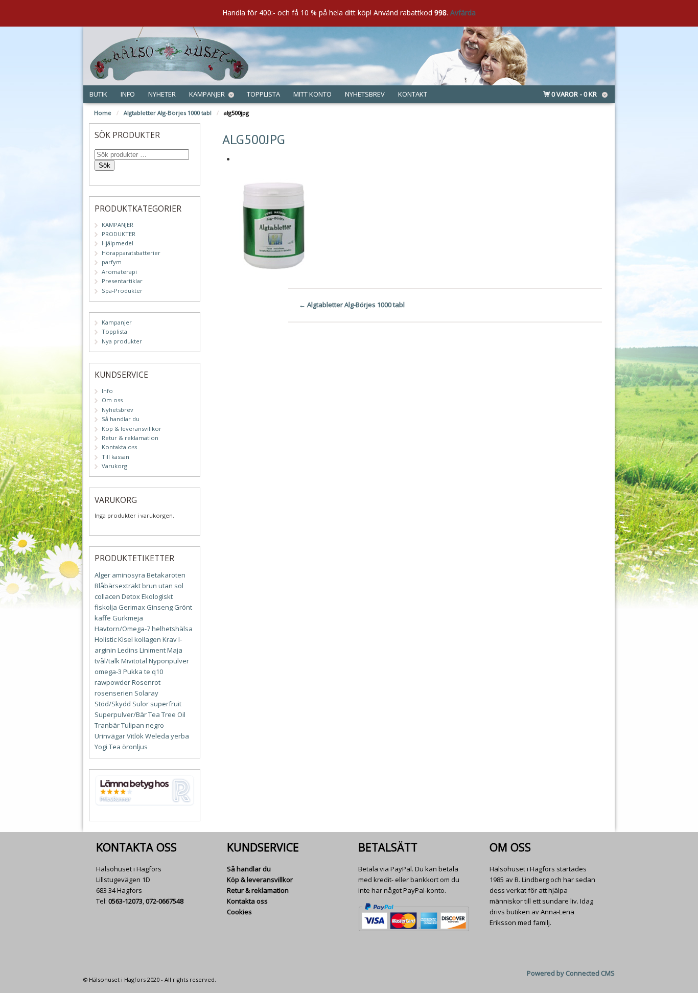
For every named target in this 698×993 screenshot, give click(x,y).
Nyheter (162, 94)
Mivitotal (134, 660)
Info (128, 94)
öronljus (135, 746)
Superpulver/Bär (121, 714)
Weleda (157, 736)
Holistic (106, 639)
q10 (157, 671)
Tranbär (107, 725)
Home (102, 113)
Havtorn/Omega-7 (122, 628)
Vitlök (135, 736)
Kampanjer (207, 94)
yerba (180, 736)
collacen (107, 596)
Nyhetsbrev (365, 94)
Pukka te (136, 671)
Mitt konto (312, 94)
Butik (98, 94)
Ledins (128, 650)
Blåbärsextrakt (118, 585)
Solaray (146, 693)
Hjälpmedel (117, 243)
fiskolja (106, 607)
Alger (102, 575)
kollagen (147, 639)
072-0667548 (164, 901)
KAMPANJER (117, 224)
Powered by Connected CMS (571, 973)
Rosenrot (146, 682)
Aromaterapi (119, 271)
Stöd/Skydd (113, 703)
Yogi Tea (108, 746)
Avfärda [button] (463, 12)
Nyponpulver (169, 660)
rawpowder (112, 682)
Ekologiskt (157, 596)
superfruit (165, 703)
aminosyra (128, 575)
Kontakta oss (119, 447)
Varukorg (114, 466)
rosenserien (114, 693)
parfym (112, 262)
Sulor (140, 703)
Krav (169, 639)
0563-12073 (125, 901)
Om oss (112, 400)
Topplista (263, 94)
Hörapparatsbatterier (131, 253)
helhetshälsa (172, 628)
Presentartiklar (122, 281)
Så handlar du (120, 419)
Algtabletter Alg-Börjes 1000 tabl (168, 113)
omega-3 (108, 671)
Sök (104, 165)
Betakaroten (166, 575)
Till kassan (115, 456)
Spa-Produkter (122, 290)
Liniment (152, 650)
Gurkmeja (127, 617)
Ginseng (160, 607)
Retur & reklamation (130, 438)
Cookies (239, 911)
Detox (131, 596)
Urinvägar (110, 736)
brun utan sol (162, 585)
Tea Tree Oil (166, 714)
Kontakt (412, 94)
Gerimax (132, 607)
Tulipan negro (142, 725)
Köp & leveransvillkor (131, 428)
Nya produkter (122, 341)
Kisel (125, 639)
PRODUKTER (118, 234)
